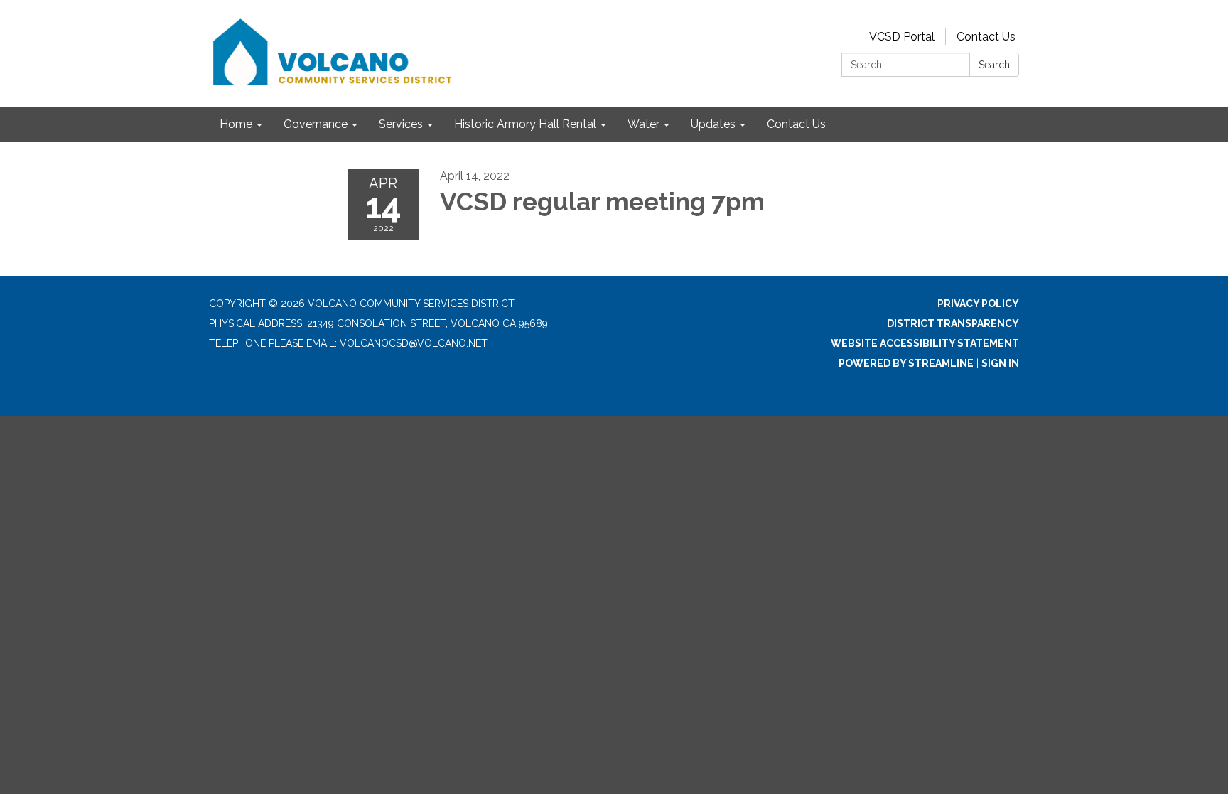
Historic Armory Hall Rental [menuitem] (525, 124)
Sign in (1000, 363)
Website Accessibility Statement (925, 343)
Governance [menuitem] (316, 124)
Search (994, 64)
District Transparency (953, 323)
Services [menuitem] (401, 124)
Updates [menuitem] (713, 124)
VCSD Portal (902, 36)
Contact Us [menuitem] (796, 124)
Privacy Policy (978, 303)
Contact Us (986, 36)
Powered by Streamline (906, 363)
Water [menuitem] (643, 124)
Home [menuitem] (236, 124)
